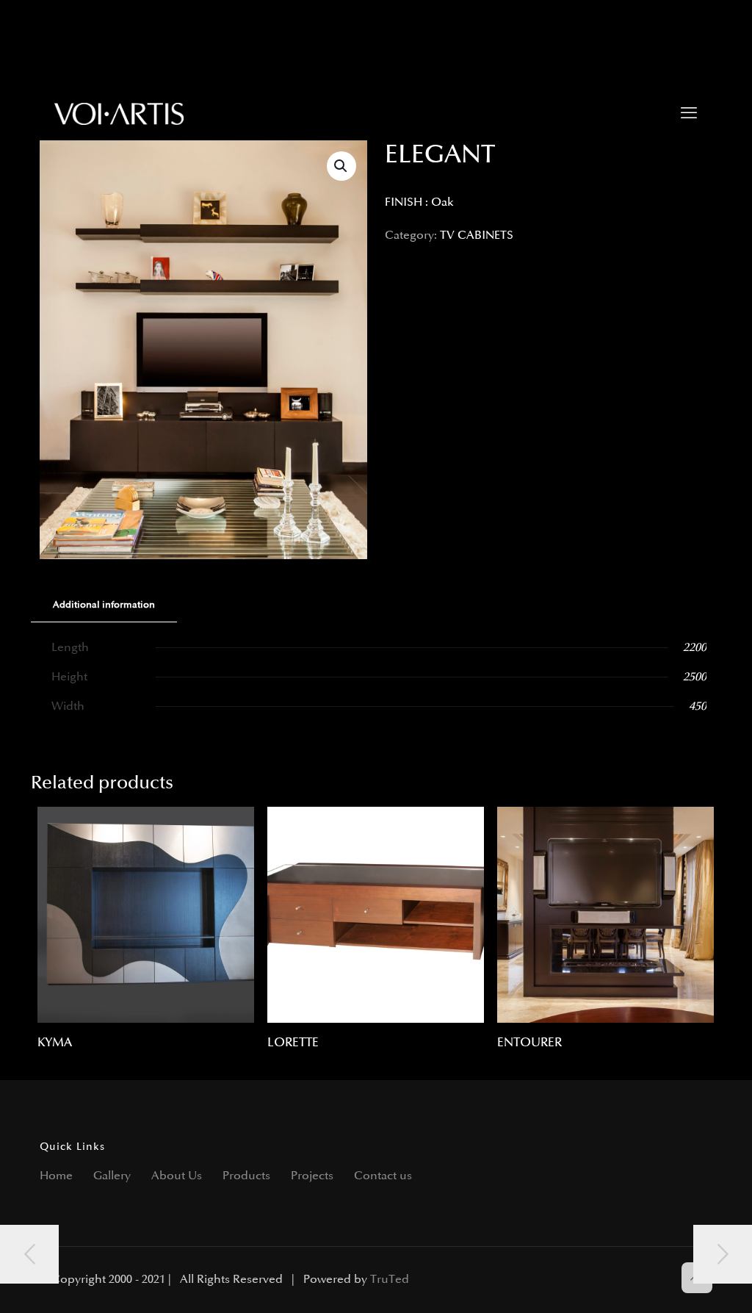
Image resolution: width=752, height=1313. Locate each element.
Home (56, 1175)
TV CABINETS (476, 235)
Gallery (112, 1175)
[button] (341, 166)
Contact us (383, 1175)
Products (246, 1175)
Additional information (104, 604)
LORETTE (293, 1042)
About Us (176, 1175)
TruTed (389, 1279)
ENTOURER (529, 1042)
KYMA (54, 1042)
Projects (312, 1175)
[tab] (104, 605)
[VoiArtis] (119, 114)
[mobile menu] (688, 113)
